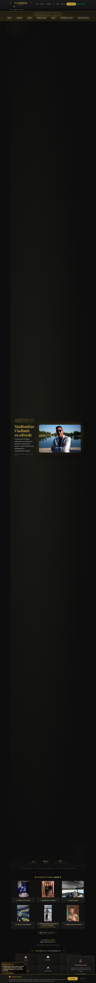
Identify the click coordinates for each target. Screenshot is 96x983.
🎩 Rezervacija (71, 4)
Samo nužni (82, 978)
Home (37, 4)
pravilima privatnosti (50, 981)
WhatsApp (11, 973)
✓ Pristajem (72, 978)
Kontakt (63, 4)
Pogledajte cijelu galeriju (48, 932)
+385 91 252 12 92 (81, 4)
